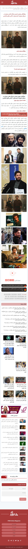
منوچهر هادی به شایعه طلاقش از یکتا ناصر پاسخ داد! (13, 289)
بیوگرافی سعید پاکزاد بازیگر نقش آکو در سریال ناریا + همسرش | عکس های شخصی (16, 319)
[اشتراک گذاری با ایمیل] (8, 280)
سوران (8, 296)
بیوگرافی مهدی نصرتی (21, 296)
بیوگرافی (22, 8)
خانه (25, 8)
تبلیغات (14, 533)
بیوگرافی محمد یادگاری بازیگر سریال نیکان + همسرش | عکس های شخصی (8, 400)
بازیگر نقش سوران (14, 294)
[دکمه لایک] (12, 273)
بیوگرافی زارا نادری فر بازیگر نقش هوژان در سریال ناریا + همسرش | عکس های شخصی (15, 330)
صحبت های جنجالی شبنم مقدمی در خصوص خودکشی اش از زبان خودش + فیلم (9, 357)
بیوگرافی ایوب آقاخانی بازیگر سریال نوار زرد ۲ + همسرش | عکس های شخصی (9, 386)
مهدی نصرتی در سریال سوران (9, 298)
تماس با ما (14, 527)
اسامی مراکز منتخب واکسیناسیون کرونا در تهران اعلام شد (21, 345)
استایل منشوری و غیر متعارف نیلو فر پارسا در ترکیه (13, 285)
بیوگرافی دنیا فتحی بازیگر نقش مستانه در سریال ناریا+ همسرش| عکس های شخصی (15, 323)
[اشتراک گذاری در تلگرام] (13, 280)
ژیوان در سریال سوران (13, 296)
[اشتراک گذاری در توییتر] (6, 280)
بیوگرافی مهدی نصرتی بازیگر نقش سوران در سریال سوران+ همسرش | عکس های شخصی (14, 15)
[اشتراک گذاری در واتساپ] (11, 280)
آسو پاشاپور (19, 294)
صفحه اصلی (14, 524)
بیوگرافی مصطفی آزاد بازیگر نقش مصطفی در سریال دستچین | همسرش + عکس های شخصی (14, 308)
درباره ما (14, 530)
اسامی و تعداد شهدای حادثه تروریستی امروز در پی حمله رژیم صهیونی (21, 386)
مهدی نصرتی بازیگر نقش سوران (19, 298)
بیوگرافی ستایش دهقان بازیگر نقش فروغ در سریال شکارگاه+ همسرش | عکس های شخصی (14, 312)
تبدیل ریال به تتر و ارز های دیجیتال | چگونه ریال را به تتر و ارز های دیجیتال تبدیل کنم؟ (8, 343)
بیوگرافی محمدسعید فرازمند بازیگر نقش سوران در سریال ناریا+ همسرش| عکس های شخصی (15, 327)
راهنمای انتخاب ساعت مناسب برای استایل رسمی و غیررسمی (21, 399)
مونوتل (14, 535)
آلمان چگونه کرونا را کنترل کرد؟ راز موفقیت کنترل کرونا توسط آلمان (21, 370)
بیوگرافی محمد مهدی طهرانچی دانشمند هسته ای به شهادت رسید (14, 316)
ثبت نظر (22, 499)
